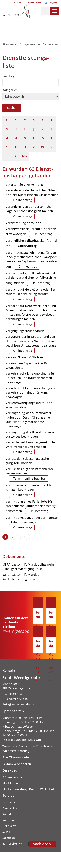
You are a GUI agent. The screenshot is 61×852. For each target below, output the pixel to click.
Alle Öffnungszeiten (16, 757)
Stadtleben (10, 783)
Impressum (9, 820)
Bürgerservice (30, 44)
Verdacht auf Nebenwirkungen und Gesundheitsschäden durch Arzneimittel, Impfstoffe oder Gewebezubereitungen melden (31, 315)
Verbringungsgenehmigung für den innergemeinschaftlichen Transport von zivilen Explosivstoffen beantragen (31, 259)
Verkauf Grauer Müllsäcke (24, 357)
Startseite (9, 44)
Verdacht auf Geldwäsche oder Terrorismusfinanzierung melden (31, 294)
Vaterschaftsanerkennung (24, 184)
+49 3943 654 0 (13, 694)
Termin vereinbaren (16, 764)
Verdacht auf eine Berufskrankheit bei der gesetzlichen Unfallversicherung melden (31, 278)
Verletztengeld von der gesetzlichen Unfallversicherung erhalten (31, 447)
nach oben (42, 843)
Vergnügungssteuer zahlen (25, 331)
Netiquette (9, 826)
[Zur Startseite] (16, 11)
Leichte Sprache (35, 2)
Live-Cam (17, 2)
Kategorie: (9, 90)
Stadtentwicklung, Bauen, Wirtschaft (28, 789)
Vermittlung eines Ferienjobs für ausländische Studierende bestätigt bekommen (31, 506)
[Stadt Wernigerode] (30, 691)
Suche (6, 832)
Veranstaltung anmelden (23, 223)
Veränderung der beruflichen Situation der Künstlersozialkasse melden (32, 195)
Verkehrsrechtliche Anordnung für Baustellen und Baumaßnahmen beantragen (30, 377)
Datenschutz (10, 808)
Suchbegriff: (11, 76)
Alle (25, 156)
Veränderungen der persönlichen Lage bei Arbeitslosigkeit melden (29, 211)
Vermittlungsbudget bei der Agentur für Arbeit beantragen (32, 522)
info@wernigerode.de (18, 704)
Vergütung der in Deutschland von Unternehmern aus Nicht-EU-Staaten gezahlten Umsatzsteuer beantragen (32, 344)
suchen (12, 108)
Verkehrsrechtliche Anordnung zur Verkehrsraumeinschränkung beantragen (31, 392)
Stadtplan (8, 837)
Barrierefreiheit (12, 843)
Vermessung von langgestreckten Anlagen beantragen (30, 490)
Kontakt (7, 814)
